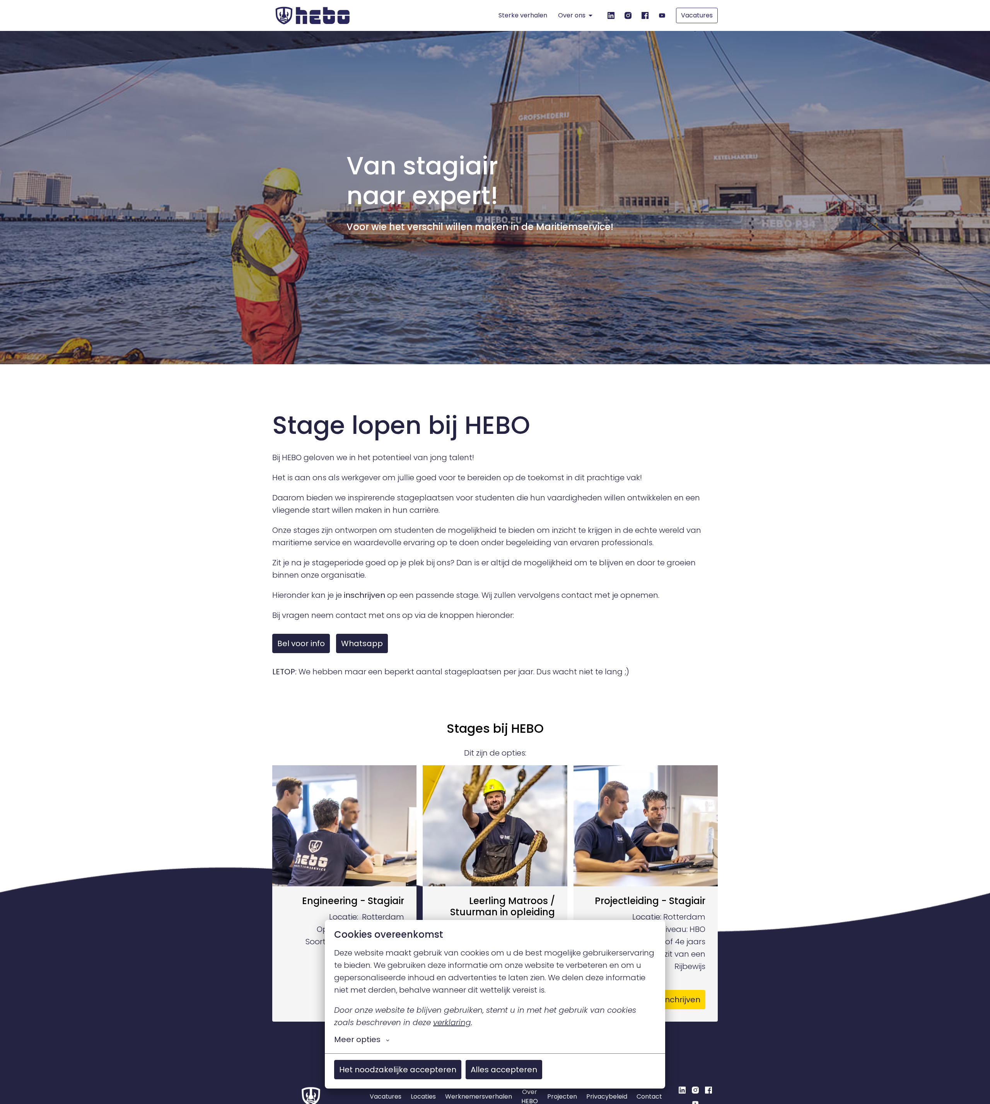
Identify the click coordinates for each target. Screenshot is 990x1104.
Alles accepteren (504, 1069)
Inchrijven (681, 999)
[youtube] (662, 15)
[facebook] (645, 15)
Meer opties (357, 1039)
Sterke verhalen (522, 15)
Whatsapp (362, 643)
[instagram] (628, 15)
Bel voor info (301, 643)
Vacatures (697, 15)
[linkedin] (611, 15)
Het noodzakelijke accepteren (397, 1069)
